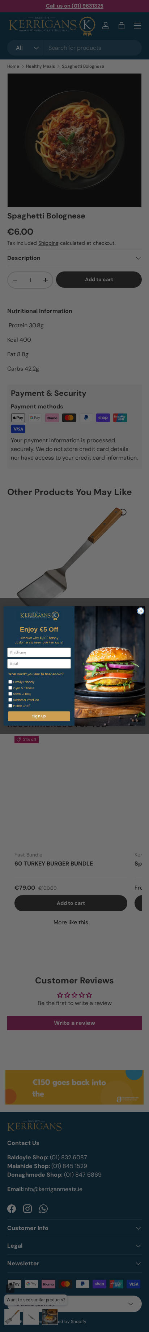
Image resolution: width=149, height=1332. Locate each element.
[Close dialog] (140, 611)
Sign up (39, 716)
